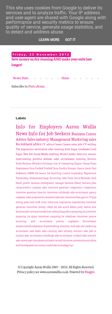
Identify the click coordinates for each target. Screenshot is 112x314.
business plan (89, 182)
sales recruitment (64, 159)
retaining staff (67, 226)
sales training (56, 149)
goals (26, 202)
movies (87, 206)
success (38, 245)
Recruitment (24, 144)
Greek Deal (90, 168)
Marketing (79, 139)
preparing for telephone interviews (69, 216)
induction (53, 202)
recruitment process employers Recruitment (68, 221)
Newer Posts (20, 78)
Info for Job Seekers (49, 133)
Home (65, 78)
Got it (70, 40)
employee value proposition (30, 197)
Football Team (51, 168)
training (81, 159)
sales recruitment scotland (68, 235)
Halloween (21, 173)
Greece (80, 168)
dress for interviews (47, 192)
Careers (66, 144)
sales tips (32, 240)
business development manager (47, 182)
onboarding (58, 211)
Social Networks (82, 178)
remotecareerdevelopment (29, 226)
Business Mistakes (31, 163)
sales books (35, 230)
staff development (25, 245)
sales (92, 139)
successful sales (49, 245)
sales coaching (49, 230)
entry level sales (52, 197)
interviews (31, 206)
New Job (28, 154)
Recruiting (55, 178)
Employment (22, 168)
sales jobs (77, 144)
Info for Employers (39, 126)
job (55, 206)
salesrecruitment (46, 240)
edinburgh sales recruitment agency (77, 192)
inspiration (65, 202)
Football (39, 168)
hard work (35, 202)
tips (71, 245)
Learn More (49, 40)
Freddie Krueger (67, 168)
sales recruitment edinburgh (39, 235)
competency (76, 187)
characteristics (23, 187)
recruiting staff (25, 221)
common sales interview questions (50, 187)
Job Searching (54, 173)
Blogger (89, 272)
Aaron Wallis (81, 126)
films (77, 197)
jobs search (63, 206)
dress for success (86, 154)
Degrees (78, 163)
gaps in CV (86, 197)
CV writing (89, 144)
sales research (89, 235)
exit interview (67, 197)
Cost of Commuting (63, 163)
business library (73, 182)
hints (44, 202)
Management (60, 139)
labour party (76, 206)
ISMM (31, 173)
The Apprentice (25, 149)
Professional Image (39, 178)
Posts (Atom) (36, 86)
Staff (93, 178)
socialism (91, 240)
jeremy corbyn (45, 206)
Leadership (77, 173)
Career (58, 144)
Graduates (84, 149)
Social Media (41, 154)
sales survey (22, 240)
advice (37, 144)
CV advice (47, 144)
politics (68, 211)
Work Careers (68, 154)
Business (78, 133)
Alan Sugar (71, 149)
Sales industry (38, 139)
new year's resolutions (41, 211)
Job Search (40, 173)
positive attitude (42, 159)
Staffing (54, 154)
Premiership (22, 178)
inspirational (78, 202)
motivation (40, 149)
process (92, 216)
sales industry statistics (70, 230)
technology (63, 245)
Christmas (47, 163)
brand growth (23, 182)
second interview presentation (70, 240)
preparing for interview (84, 211)
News (21, 133)
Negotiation (90, 173)
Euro (32, 168)
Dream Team (89, 163)
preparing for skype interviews (32, 216)
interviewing (23, 159)
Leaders (66, 173)
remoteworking (51, 226)
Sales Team (68, 178)
